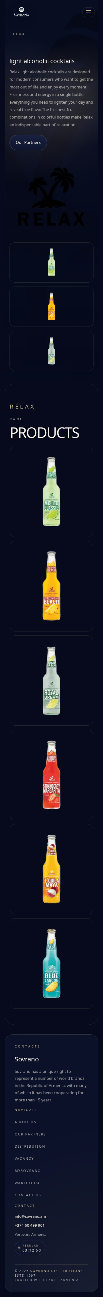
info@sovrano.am (30, 1216)
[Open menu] (88, 12)
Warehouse (27, 1183)
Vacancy (24, 1158)
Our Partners (28, 142)
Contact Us (28, 1195)
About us (25, 1122)
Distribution (30, 1146)
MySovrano (28, 1171)
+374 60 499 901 (30, 1225)
